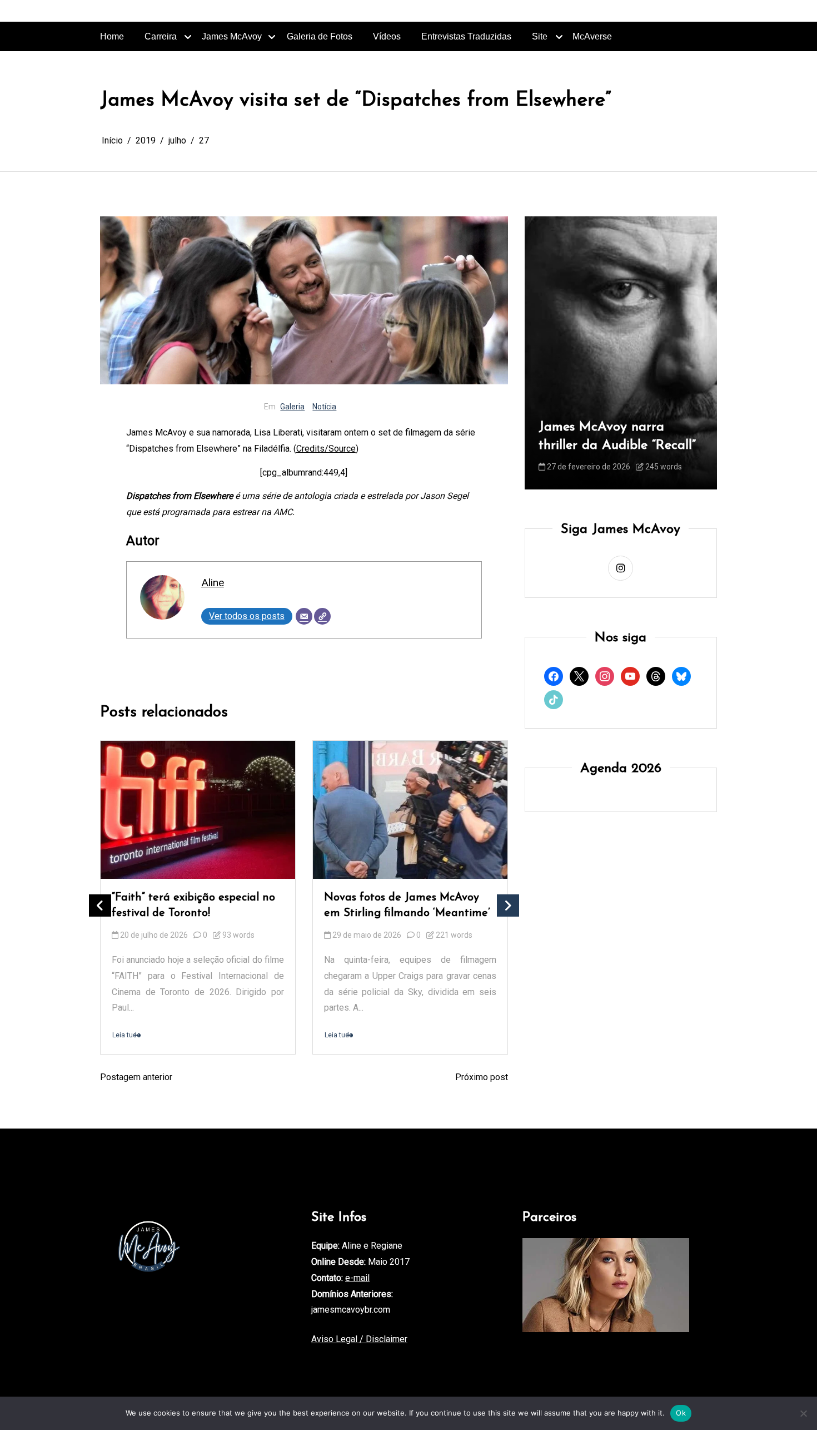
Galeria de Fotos (319, 36)
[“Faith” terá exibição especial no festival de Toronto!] (198, 810)
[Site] (322, 616)
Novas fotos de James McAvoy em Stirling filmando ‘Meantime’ (407, 906)
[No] (803, 1413)
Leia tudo (126, 1036)
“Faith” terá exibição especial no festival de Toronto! (193, 906)
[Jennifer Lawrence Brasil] (605, 1285)
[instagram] (620, 568)
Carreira (161, 36)
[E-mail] (304, 616)
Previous (100, 905)
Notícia (324, 406)
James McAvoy (232, 36)
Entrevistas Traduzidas (466, 36)
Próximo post (481, 1077)
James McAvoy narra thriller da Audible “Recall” (617, 436)
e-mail (357, 1278)
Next (508, 905)
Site (539, 36)
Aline (212, 582)
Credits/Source (326, 448)
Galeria (292, 406)
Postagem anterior (136, 1077)
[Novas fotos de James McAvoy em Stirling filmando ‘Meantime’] (410, 810)
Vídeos (387, 36)
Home (112, 36)
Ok (681, 1412)
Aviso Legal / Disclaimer (359, 1339)
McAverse (592, 36)
